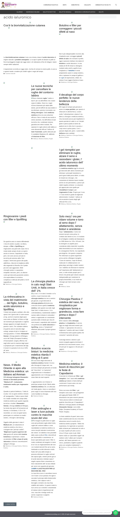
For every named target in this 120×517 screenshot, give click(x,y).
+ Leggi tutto (10, 504)
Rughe (51, 138)
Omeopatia (75, 5)
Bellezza (35, 138)
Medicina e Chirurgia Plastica (85, 12)
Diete (64, 5)
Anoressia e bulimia (32, 12)
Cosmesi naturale (10, 73)
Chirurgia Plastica (50, 5)
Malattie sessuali (65, 12)
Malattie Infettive (49, 12)
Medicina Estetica (43, 138)
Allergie (20, 12)
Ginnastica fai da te (103, 5)
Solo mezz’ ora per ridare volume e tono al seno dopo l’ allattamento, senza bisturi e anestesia (71, 222)
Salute (101, 12)
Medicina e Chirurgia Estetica (69, 82)
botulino (72, 70)
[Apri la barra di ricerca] (116, 5)
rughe (62, 78)
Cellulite (87, 5)
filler (46, 435)
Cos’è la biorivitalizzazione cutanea (24, 25)
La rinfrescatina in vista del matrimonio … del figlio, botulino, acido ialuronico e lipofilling (16, 303)
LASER (33, 468)
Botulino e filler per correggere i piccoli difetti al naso (70, 28)
